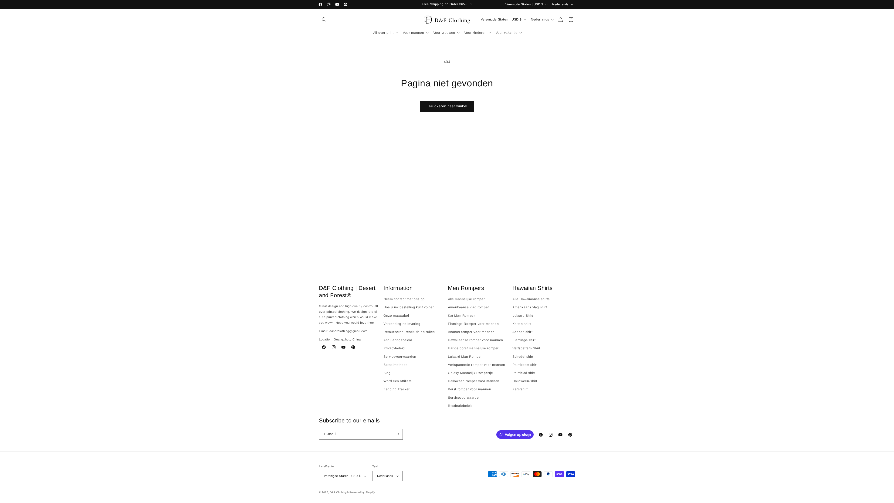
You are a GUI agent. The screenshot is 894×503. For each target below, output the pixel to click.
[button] (324, 19)
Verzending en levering (401, 324)
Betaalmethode (395, 365)
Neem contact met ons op (404, 299)
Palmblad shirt (523, 373)
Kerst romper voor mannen (469, 389)
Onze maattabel (396, 315)
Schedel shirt (522, 356)
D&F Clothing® (339, 492)
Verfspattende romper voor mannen (476, 365)
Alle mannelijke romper (466, 299)
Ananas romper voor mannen (471, 332)
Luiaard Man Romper (465, 356)
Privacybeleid (394, 348)
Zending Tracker (396, 389)
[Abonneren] (397, 434)
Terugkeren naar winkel (447, 106)
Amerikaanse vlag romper (468, 307)
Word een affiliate (397, 381)
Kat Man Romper (461, 315)
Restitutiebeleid (460, 406)
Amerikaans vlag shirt (529, 307)
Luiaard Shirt (522, 315)
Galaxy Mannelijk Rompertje (470, 373)
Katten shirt (521, 324)
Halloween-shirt (524, 381)
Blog (386, 373)
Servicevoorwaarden (399, 356)
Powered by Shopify (362, 492)
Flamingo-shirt (523, 340)
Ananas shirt (522, 332)
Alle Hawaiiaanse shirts (531, 299)
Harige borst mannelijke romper (473, 348)
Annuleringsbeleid (397, 340)
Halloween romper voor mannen (473, 381)
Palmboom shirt (524, 365)
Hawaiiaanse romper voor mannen (475, 340)
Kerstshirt (520, 389)
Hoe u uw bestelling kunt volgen (409, 307)
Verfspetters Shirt (526, 348)
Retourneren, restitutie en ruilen (409, 332)
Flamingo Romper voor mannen (473, 324)
